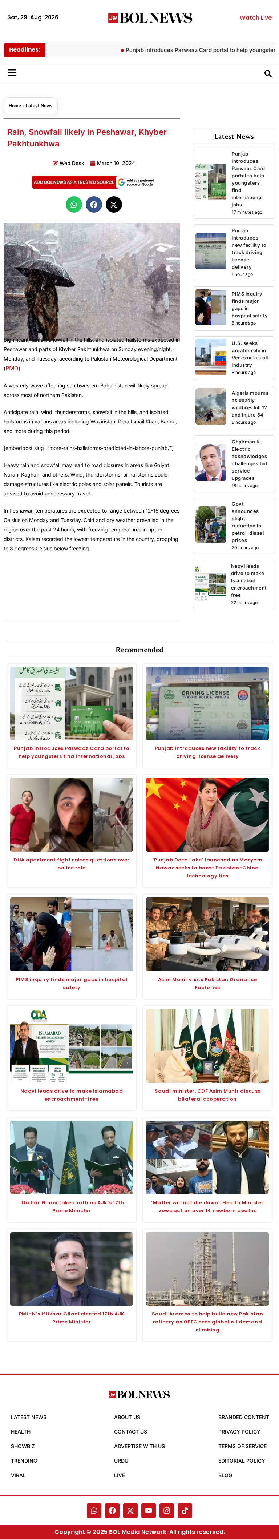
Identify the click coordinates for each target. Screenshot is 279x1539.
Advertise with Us (139, 1446)
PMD (12, 368)
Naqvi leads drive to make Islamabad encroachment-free (250, 580)
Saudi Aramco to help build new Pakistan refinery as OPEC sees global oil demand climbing (207, 1321)
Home (15, 105)
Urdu (121, 1461)
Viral (18, 1475)
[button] (74, 204)
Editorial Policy (241, 1461)
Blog (225, 1475)
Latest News (39, 105)
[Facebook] (112, 1510)
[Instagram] (166, 1510)
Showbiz (23, 1446)
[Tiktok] (185, 1510)
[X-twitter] (130, 1510)
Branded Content (243, 1417)
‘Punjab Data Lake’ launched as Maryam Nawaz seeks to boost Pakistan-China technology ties (208, 867)
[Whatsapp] (94, 1510)
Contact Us (130, 1432)
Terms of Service (242, 1446)
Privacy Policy (239, 1432)
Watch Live (256, 17)
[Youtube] (148, 1510)
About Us (127, 1417)
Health (21, 1432)
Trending (24, 1461)
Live (119, 1475)
